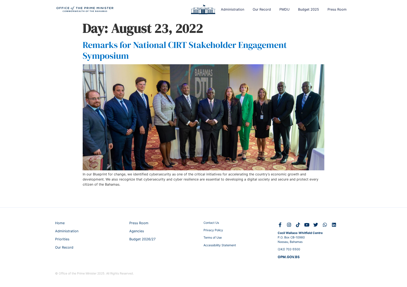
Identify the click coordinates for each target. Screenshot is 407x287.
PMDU (284, 9)
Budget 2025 (308, 9)
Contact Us (211, 222)
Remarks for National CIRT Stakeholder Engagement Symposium (185, 50)
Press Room (337, 9)
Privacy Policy (213, 230)
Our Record (262, 9)
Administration (232, 9)
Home (60, 223)
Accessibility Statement (220, 245)
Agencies (136, 231)
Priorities (62, 239)
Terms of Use (213, 237)
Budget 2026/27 (142, 239)
